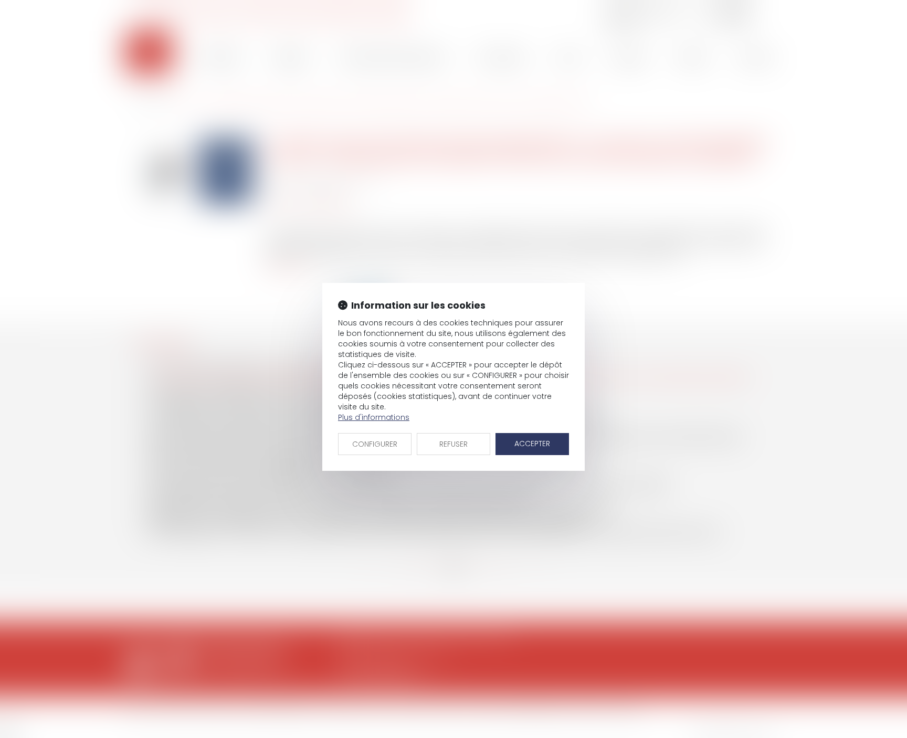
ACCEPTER (532, 443)
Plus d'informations (373, 417)
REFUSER (453, 444)
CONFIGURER (374, 444)
